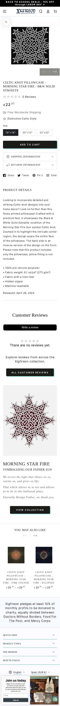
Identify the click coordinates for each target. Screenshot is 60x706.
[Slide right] (55, 72)
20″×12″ (28, 132)
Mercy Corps (40, 620)
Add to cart (30, 144)
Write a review (30, 327)
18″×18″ (11, 132)
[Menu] (4, 11)
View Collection (30, 510)
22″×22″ (45, 132)
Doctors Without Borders (22, 616)
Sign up (15, 700)
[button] (40, 11)
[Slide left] (45, 72)
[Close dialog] (56, 678)
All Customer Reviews (30, 372)
